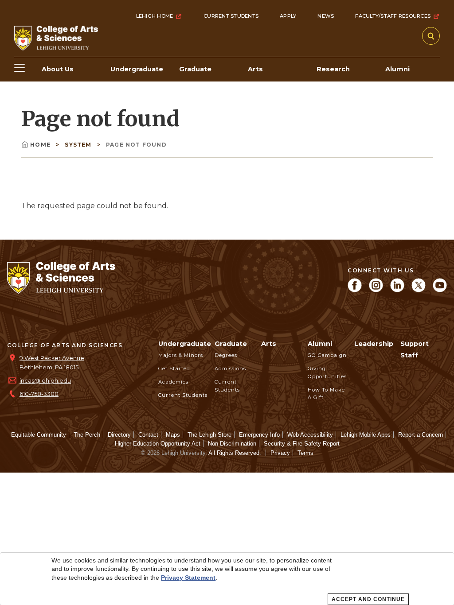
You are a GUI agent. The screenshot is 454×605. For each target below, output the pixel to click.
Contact (148, 434)
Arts (268, 344)
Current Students (231, 16)
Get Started (174, 368)
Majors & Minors (180, 355)
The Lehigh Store (209, 434)
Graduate (231, 344)
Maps (173, 434)
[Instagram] (376, 290)
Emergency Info (259, 434)
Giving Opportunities (327, 372)
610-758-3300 (39, 394)
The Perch (87, 434)
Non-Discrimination (232, 443)
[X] (418, 290)
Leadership (373, 344)
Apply (288, 16)
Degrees (226, 355)
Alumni (320, 344)
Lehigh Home (154, 16)
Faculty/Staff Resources (393, 16)
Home (41, 144)
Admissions (230, 368)
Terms (305, 453)
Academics (173, 382)
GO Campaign (327, 355)
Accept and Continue (368, 599)
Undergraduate (184, 344)
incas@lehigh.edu (45, 380)
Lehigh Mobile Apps (365, 434)
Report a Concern (420, 434)
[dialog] (227, 579)
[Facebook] (355, 290)
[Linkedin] (397, 290)
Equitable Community (38, 434)
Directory (119, 434)
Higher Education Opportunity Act (157, 443)
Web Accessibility (310, 434)
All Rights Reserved (233, 453)
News (325, 16)
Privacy (280, 453)
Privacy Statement (188, 577)
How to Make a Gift (326, 394)
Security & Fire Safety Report (302, 443)
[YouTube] (440, 290)
